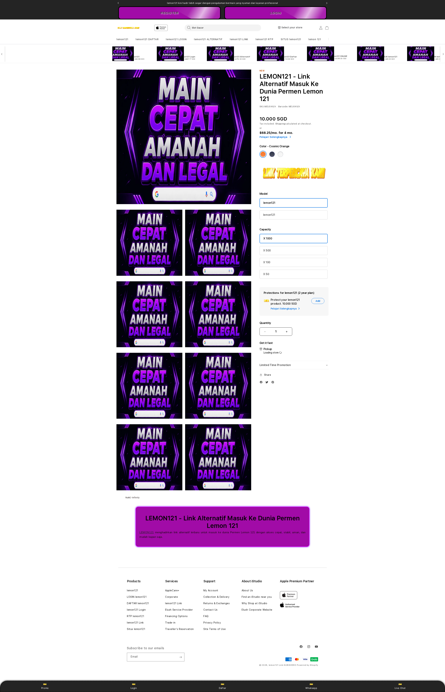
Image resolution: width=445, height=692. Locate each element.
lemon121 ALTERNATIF (208, 39)
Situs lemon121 (136, 629)
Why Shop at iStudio (254, 603)
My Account (210, 590)
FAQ (206, 616)
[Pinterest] (273, 382)
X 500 (267, 250)
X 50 (266, 274)
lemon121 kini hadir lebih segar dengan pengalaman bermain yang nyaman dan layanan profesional (222, 3)
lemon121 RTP (264, 39)
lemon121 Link (135, 622)
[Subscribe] (180, 657)
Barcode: (283, 106)
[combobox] (223, 28)
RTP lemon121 (135, 616)
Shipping (280, 124)
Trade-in (170, 622)
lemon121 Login (136, 609)
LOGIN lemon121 (137, 597)
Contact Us (210, 609)
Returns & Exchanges (216, 603)
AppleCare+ (172, 590)
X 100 (266, 262)
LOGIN (275, 13)
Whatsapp (311, 688)
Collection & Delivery (216, 597)
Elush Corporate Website (257, 609)
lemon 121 (314, 39)
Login (134, 688)
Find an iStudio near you (257, 597)
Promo (45, 688)
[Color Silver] (280, 154)
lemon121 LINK (239, 39)
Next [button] (327, 3)
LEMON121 (146, 532)
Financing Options (176, 616)
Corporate (171, 597)
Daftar (222, 688)
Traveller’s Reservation (179, 629)
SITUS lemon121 (291, 39)
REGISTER (169, 13)
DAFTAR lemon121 (138, 603)
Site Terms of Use (214, 629)
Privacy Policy (212, 622)
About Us (247, 590)
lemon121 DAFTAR (147, 39)
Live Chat (400, 688)
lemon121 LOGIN (176, 39)
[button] (122, 39)
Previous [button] (118, 3)
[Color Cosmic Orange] (263, 154)
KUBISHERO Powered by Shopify (301, 665)
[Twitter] (267, 382)
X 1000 (267, 238)
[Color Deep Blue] (272, 154)
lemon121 (122, 39)
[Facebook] (262, 382)
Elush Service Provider (179, 609)
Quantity (265, 323)
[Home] (128, 28)
